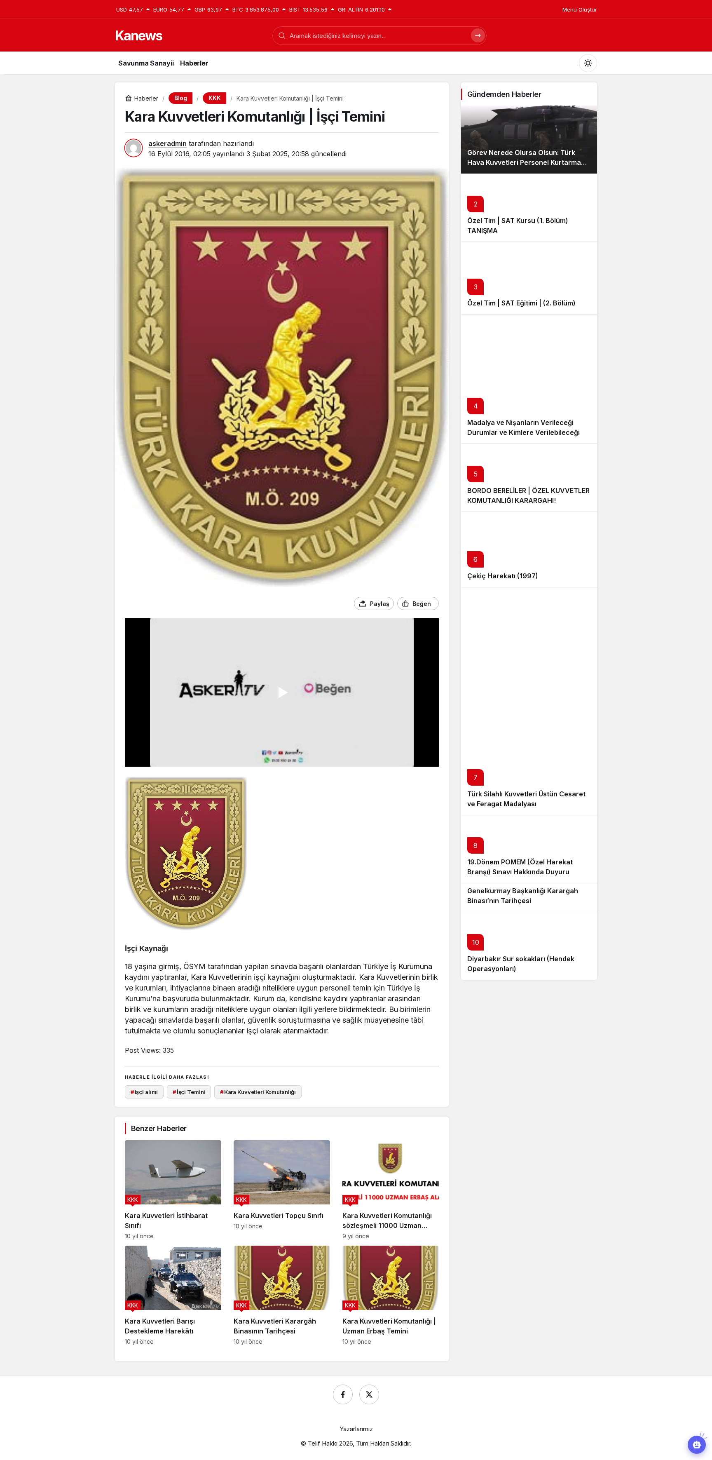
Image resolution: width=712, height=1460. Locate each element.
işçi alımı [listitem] (144, 1092)
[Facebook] (343, 1394)
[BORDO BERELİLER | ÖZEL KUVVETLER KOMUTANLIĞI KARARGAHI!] (529, 478)
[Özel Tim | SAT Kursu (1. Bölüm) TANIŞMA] (529, 208)
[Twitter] (369, 1394)
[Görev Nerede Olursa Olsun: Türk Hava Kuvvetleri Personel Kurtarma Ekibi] (529, 140)
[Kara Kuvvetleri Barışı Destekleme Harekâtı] (173, 1295)
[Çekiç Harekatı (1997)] (529, 549)
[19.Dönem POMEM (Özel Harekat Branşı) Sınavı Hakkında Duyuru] (529, 849)
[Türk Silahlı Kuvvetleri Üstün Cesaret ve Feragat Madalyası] (529, 701)
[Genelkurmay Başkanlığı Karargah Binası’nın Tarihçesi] (529, 897)
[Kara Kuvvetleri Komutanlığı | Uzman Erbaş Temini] (390, 1295)
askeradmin (167, 143)
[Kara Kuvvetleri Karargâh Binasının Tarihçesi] (282, 1295)
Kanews (138, 36)
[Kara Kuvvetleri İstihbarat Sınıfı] (173, 1189)
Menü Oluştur (579, 9)
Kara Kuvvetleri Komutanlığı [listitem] (258, 1092)
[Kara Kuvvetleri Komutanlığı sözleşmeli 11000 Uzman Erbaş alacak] (390, 1189)
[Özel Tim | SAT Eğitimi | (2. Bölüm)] (529, 278)
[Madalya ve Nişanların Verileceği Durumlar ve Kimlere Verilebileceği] (529, 379)
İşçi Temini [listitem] (189, 1092)
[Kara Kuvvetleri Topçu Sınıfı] (282, 1189)
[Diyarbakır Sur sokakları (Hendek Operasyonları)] (529, 946)
